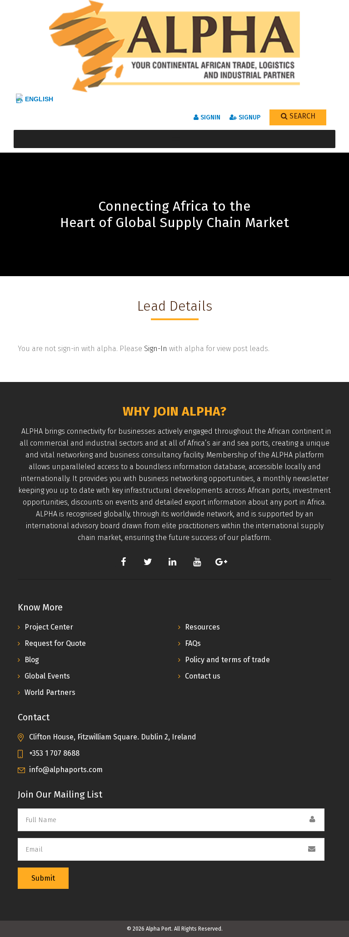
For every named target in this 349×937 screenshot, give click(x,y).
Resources (202, 627)
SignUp (248, 117)
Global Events (47, 676)
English (39, 99)
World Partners (50, 692)
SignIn (209, 117)
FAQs (193, 643)
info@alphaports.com (66, 769)
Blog (32, 659)
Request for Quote (55, 643)
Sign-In (155, 348)
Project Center (49, 627)
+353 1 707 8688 (54, 753)
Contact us (202, 676)
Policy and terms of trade (227, 659)
